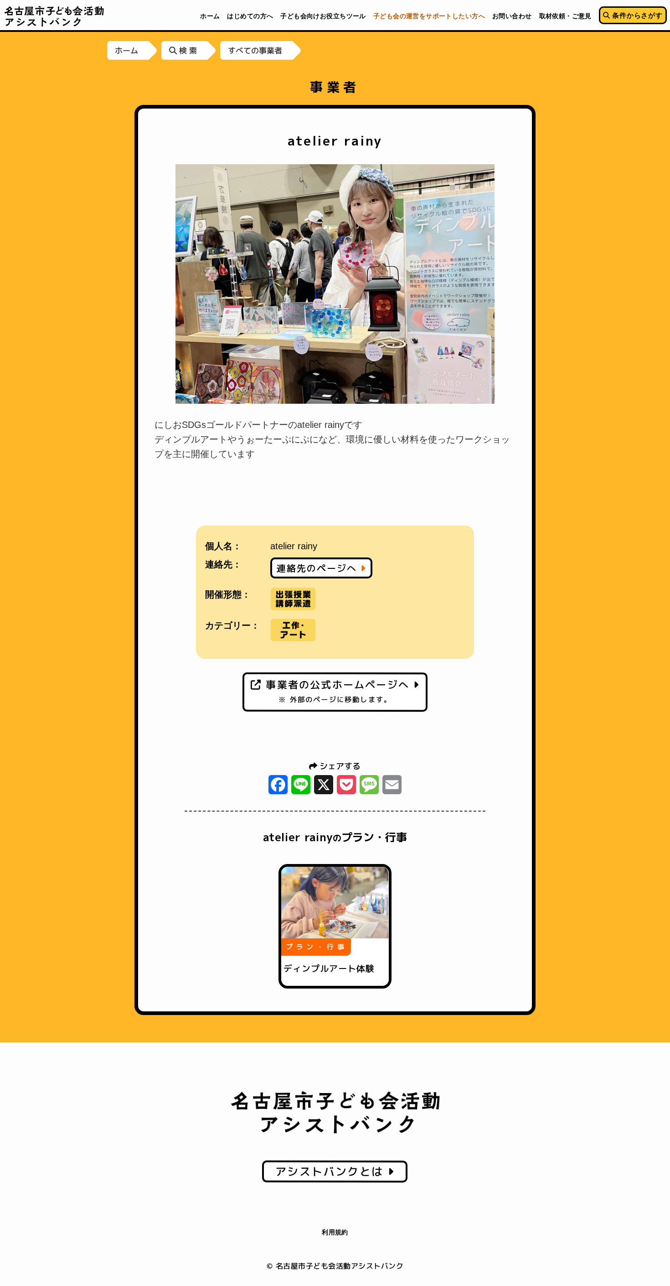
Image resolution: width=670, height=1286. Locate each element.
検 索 (187, 50)
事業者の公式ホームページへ (337, 690)
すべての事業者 (255, 50)
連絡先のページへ (319, 568)
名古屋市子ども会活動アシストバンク (54, 16)
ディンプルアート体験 (329, 968)
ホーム (126, 50)
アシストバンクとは (331, 1171)
